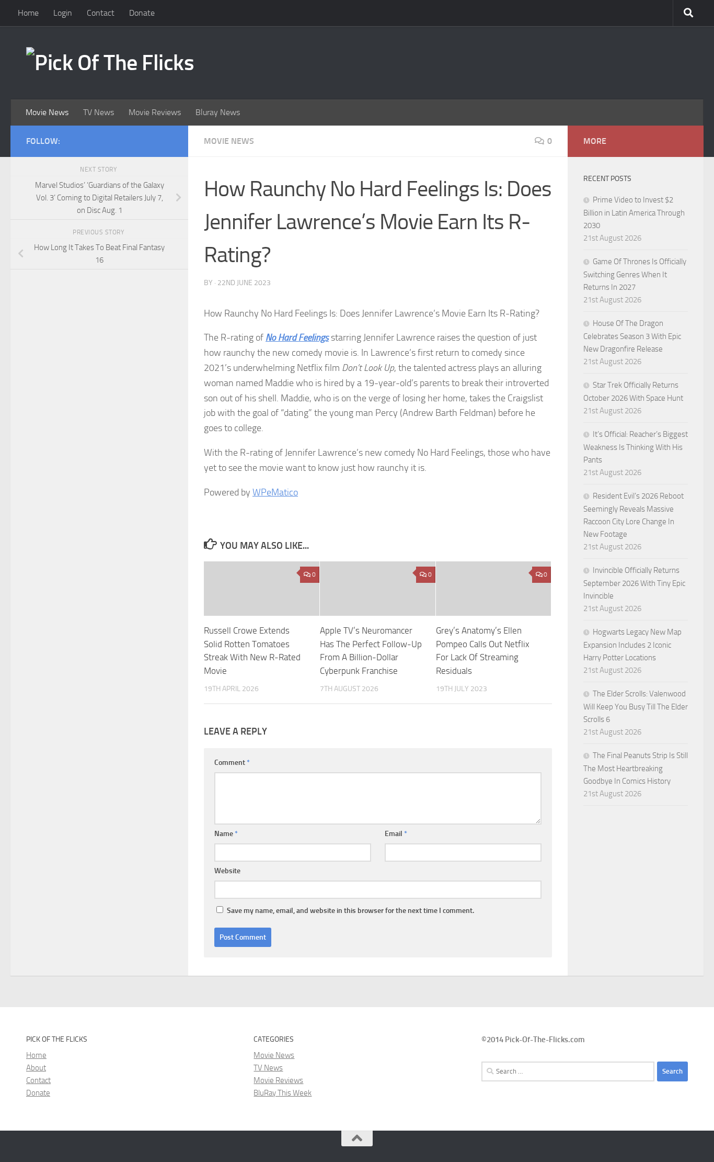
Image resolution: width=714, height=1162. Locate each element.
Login (62, 13)
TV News (98, 112)
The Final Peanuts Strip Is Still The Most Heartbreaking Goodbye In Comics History (635, 768)
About (36, 1068)
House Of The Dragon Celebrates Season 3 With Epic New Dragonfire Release (632, 336)
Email (396, 833)
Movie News (47, 112)
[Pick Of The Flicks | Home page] (110, 62)
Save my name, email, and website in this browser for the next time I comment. (350, 910)
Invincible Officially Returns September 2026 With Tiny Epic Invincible (634, 583)
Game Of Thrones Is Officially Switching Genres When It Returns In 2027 (634, 274)
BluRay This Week (283, 1093)
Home (28, 13)
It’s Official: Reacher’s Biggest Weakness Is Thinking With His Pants (635, 447)
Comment (232, 762)
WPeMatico (275, 492)
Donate (142, 13)
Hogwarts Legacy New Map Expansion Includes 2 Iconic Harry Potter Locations (632, 644)
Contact (100, 13)
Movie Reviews (155, 112)
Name (226, 833)
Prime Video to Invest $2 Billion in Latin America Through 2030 (634, 212)
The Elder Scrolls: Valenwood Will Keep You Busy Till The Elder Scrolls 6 (635, 706)
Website (227, 870)
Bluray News (217, 112)
